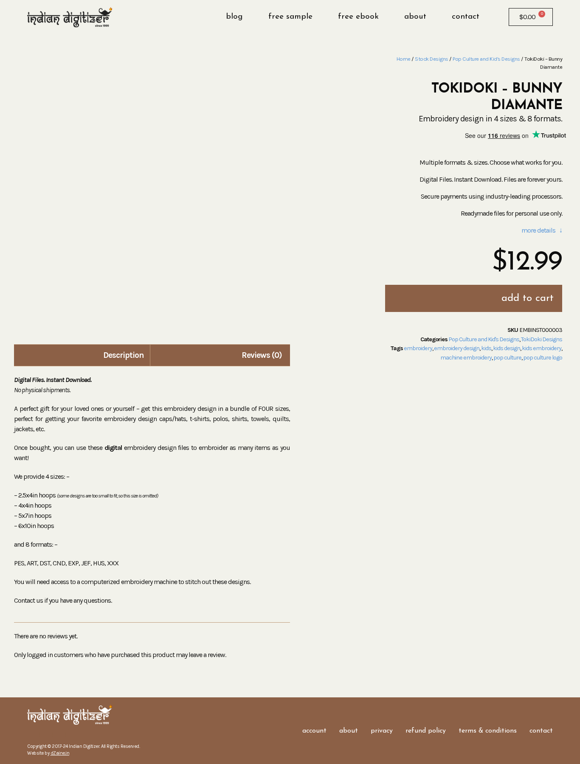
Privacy (382, 730)
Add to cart (527, 298)
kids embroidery (541, 348)
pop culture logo (542, 357)
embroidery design (456, 348)
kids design (506, 348)
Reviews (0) (262, 355)
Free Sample (290, 17)
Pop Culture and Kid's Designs (486, 59)
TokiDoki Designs (541, 339)
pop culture (507, 357)
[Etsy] (59, 734)
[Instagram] (46, 734)
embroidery (418, 348)
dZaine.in (60, 753)
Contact (465, 17)
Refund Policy (425, 730)
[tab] (83, 355)
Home (404, 59)
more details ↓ (541, 230)
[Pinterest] (71, 734)
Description (123, 355)
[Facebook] (33, 734)
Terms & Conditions (488, 730)
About (415, 17)
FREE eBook (358, 17)
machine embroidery (466, 357)
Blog (234, 17)
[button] (493, 17)
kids (486, 348)
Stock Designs (431, 59)
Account (314, 730)
